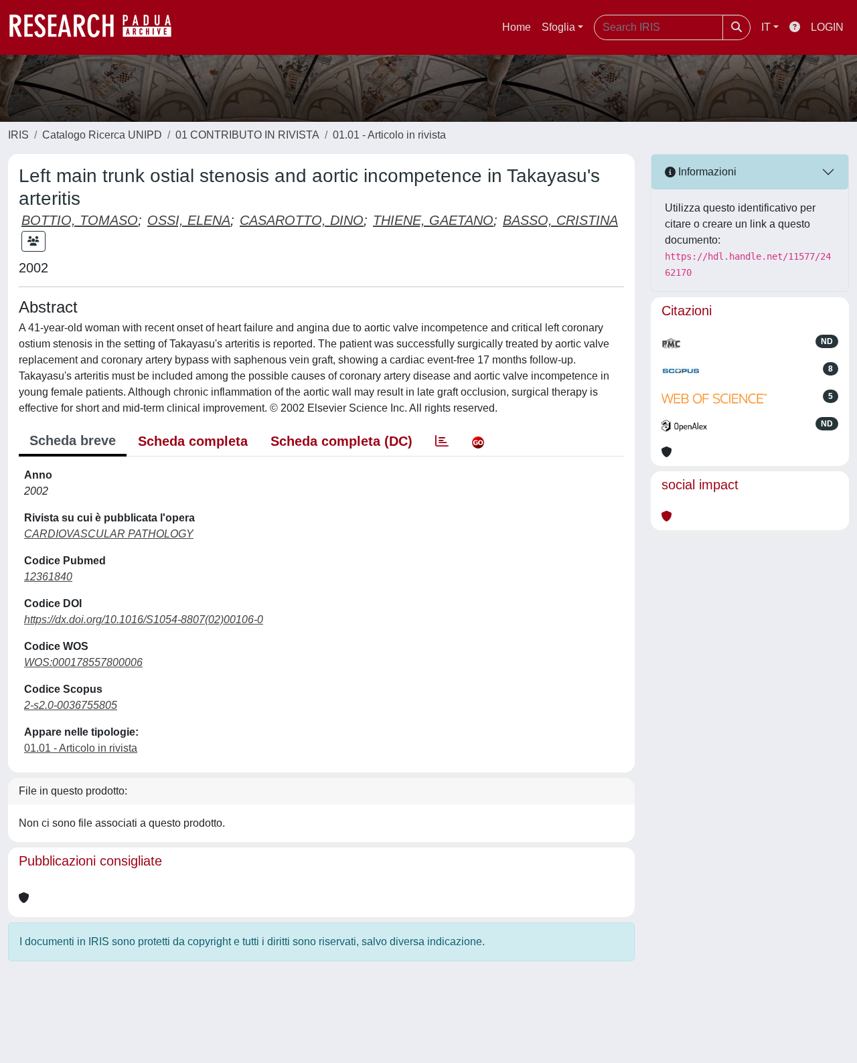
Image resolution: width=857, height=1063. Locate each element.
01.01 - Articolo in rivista (389, 135)
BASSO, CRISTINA (560, 220)
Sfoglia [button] (558, 27)
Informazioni (706, 171)
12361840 (48, 576)
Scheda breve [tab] (72, 440)
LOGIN (827, 27)
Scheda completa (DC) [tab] (341, 441)
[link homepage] (97, 27)
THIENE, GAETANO (433, 220)
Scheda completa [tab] (193, 441)
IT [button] (766, 27)
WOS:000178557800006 (83, 662)
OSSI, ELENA (188, 220)
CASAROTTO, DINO (302, 220)
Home (516, 27)
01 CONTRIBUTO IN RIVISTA (247, 135)
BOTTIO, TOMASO (79, 220)
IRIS (18, 135)
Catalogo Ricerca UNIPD (102, 135)
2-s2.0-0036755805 (70, 705)
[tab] (442, 441)
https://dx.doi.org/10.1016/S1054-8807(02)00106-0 (143, 619)
